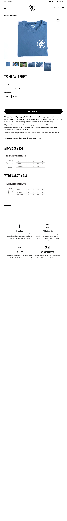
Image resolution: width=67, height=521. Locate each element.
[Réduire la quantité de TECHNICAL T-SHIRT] (5, 104)
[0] (61, 8)
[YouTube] (54, 1)
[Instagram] (52, 1)
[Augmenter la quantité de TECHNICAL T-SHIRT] (11, 104)
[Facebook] (50, 1)
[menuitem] (9, 2)
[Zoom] (58, 19)
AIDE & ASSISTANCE (8, 2)
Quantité (7, 101)
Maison (6, 15)
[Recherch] (54, 8)
